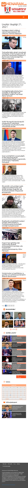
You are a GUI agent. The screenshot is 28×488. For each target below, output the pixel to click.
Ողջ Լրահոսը (19, 377)
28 (10, 397)
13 (7, 393)
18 (24, 393)
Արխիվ (18, 463)
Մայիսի (20, 398)
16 (17, 393)
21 (10, 395)
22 (13, 395)
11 (24, 391)
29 (13, 397)
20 (7, 395)
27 (7, 397)
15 (13, 393)
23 (17, 395)
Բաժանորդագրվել (6, 466)
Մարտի (7, 398)
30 (17, 397)
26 (3, 397)
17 (20, 393)
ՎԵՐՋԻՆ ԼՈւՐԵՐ (11, 333)
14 (10, 393)
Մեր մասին (10, 463)
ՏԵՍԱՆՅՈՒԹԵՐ (10, 309)
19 (3, 395)
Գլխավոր (4, 463)
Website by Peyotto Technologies (8, 484)
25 (24, 395)
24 (20, 395)
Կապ (14, 463)
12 (3, 393)
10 (20, 391)
